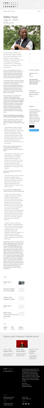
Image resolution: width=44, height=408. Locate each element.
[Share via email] (32, 11)
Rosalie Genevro (21, 328)
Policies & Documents (8, 403)
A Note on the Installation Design (8, 298)
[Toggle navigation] (35, 4)
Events (4, 11)
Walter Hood (7, 282)
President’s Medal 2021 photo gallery (9, 290)
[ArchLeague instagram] (23, 404)
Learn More (24, 383)
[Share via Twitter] (35, 11)
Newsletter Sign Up (26, 386)
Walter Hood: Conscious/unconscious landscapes (10, 314)
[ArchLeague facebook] (26, 404)
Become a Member (34, 130)
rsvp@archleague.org (8, 404)
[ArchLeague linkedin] (28, 404)
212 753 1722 (25, 397)
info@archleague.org (26, 398)
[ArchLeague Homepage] (10, 4)
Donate (31, 126)
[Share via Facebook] (36, 11)
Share (39, 11)
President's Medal (11, 11)
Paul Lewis (12, 328)
